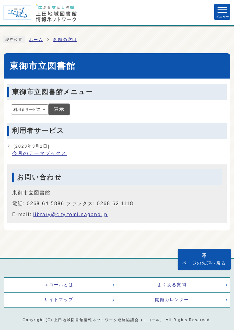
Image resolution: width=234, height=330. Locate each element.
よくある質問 (172, 285)
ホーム (36, 39)
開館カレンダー (172, 299)
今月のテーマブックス (39, 150)
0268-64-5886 (45, 203)
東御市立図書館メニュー (52, 92)
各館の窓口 (65, 39)
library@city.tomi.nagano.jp (70, 214)
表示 (59, 109)
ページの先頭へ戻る (204, 263)
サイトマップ (58, 299)
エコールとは (58, 285)
